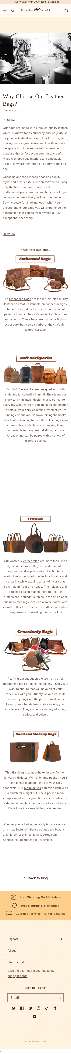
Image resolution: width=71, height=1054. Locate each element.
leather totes (31, 561)
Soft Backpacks (23, 389)
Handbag (18, 772)
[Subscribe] (59, 998)
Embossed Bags (20, 298)
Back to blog (38, 878)
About (12, 950)
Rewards (9, 233)
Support (13, 939)
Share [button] (11, 119)
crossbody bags (17, 699)
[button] (5, 10)
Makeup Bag (32, 787)
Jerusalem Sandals (38, 1042)
